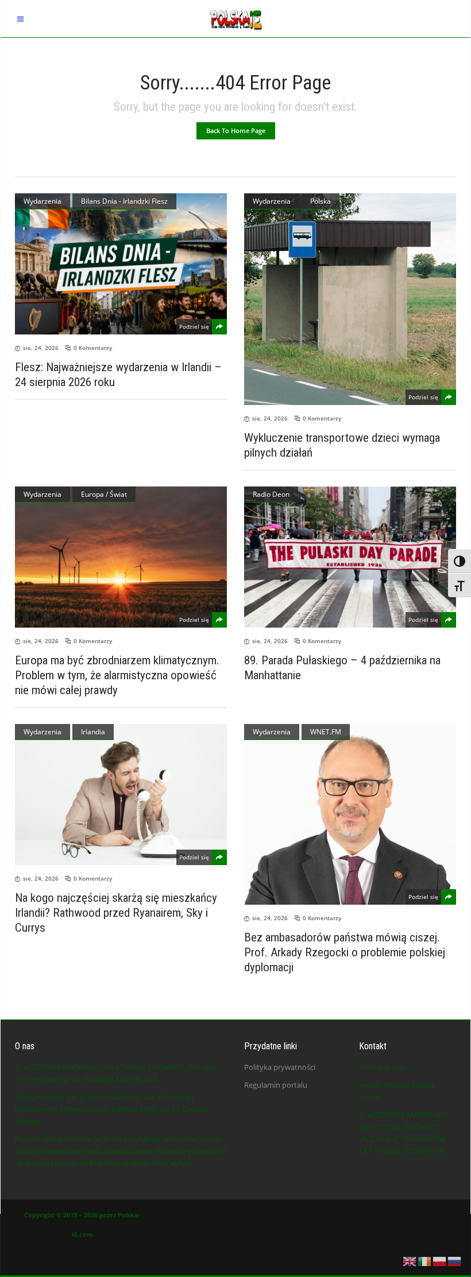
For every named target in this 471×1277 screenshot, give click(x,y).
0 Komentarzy (93, 348)
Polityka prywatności (279, 1067)
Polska (320, 201)
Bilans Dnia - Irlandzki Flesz (124, 201)
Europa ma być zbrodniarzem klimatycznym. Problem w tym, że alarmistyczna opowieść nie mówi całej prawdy (117, 675)
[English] (410, 1260)
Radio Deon (271, 494)
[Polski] (440, 1260)
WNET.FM (325, 732)
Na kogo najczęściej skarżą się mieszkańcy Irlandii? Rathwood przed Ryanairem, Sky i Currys (116, 913)
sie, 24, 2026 (41, 348)
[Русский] (454, 1260)
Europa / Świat (104, 494)
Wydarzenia (42, 201)
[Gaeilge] (425, 1260)
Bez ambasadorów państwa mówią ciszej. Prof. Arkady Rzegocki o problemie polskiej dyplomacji (344, 952)
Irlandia (93, 732)
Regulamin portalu (275, 1085)
